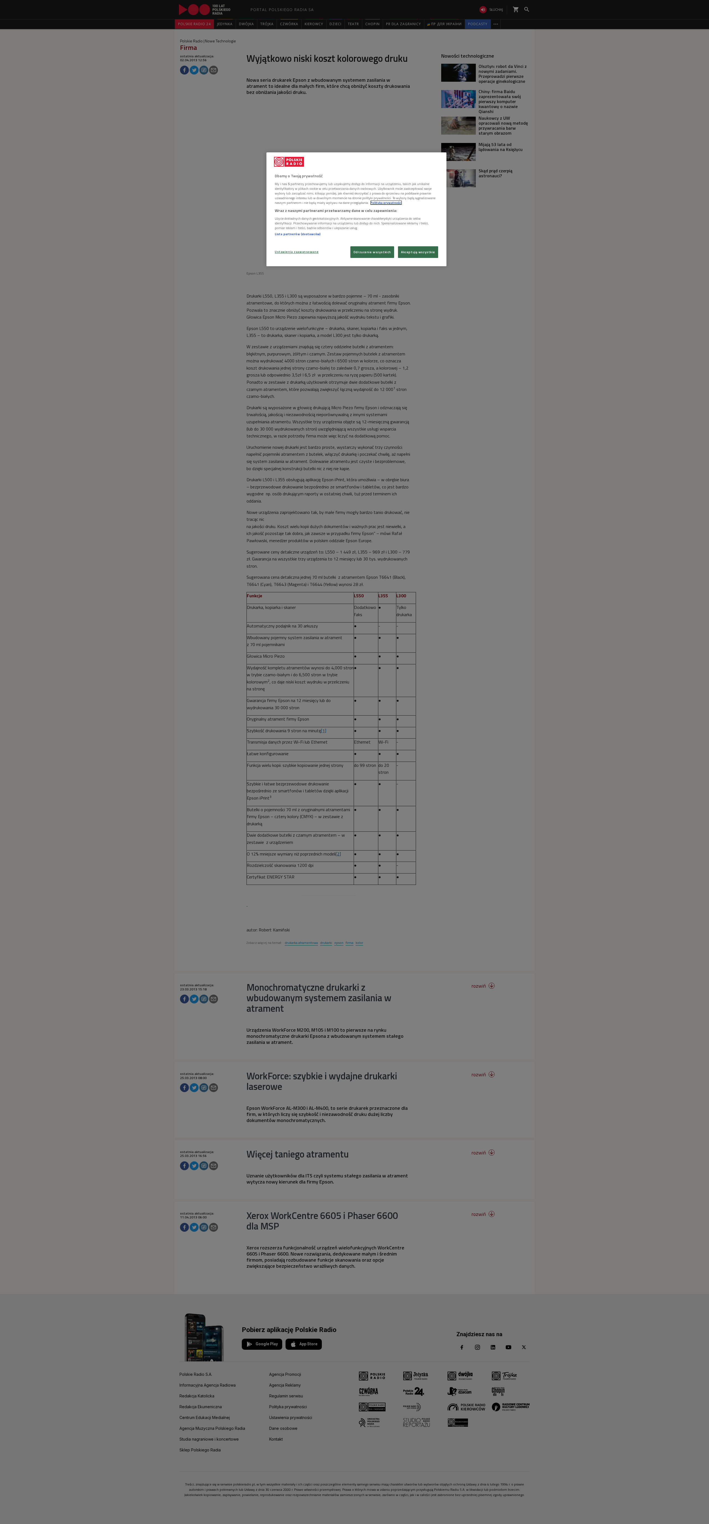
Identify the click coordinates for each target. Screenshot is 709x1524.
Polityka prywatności (386, 202)
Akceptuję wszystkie (418, 252)
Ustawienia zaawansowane (296, 251)
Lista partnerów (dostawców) (297, 234)
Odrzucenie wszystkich (372, 252)
